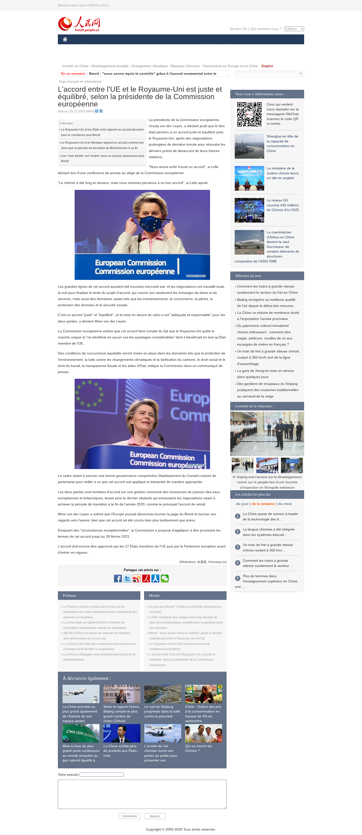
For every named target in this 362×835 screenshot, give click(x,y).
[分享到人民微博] (146, 578)
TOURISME (267, 46)
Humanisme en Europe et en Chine (230, 66)
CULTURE (181, 46)
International (93, 81)
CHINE (71, 46)
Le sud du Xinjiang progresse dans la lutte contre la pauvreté (162, 711)
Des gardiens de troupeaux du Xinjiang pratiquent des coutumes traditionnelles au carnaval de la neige (267, 390)
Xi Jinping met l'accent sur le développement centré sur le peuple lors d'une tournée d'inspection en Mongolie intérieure (267, 482)
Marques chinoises (185, 66)
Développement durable (110, 66)
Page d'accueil (69, 81)
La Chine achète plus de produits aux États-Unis (120, 751)
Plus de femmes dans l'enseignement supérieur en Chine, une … (266, 581)
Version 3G (238, 29)
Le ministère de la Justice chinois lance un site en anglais (283, 173)
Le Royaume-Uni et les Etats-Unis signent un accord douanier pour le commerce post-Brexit (102, 132)
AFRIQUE (137, 46)
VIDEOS (114, 56)
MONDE (116, 46)
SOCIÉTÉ (204, 46)
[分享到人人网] (155, 578)
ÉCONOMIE (93, 46)
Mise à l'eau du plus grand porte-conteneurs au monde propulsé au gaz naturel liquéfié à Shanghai (81, 755)
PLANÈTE (226, 46)
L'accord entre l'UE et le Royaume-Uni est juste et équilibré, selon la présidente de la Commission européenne (182, 660)
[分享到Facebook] (118, 578)
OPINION (73, 56)
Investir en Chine (75, 66)
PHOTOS (94, 56)
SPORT (246, 46)
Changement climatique (149, 66)
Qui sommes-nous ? (266, 29)
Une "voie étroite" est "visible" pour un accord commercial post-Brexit (103, 158)
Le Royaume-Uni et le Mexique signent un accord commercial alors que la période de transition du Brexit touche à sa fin (102, 145)
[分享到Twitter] (127, 578)
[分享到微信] (165, 578)
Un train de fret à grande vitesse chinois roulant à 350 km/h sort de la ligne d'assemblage (268, 357)
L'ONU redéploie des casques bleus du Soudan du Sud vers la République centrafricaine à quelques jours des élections (186, 623)
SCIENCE (159, 46)
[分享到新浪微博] (137, 578)
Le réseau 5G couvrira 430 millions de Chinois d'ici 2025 (283, 205)
